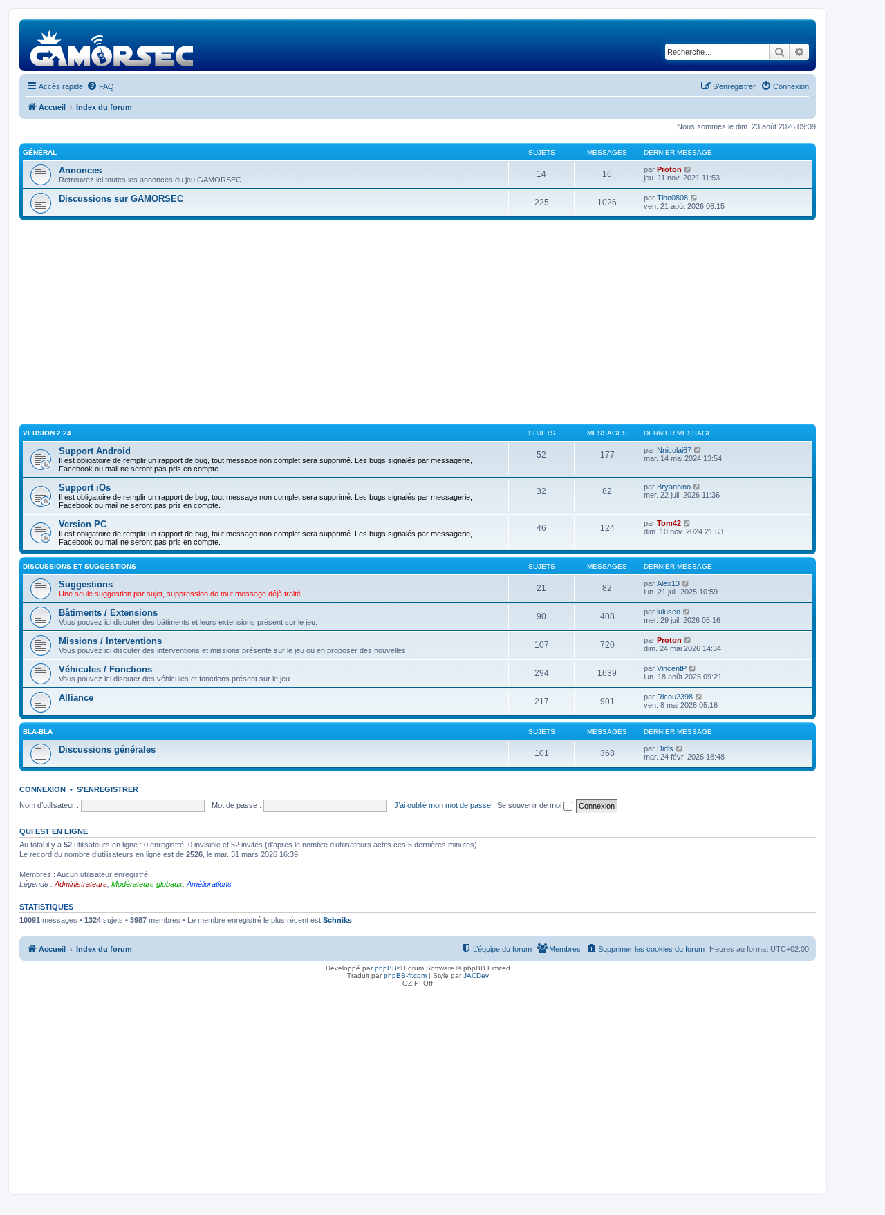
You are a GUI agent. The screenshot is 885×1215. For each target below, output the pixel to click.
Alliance (76, 698)
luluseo (668, 612)
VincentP (672, 668)
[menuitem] (100, 86)
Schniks (337, 920)
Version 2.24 (47, 433)
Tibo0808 (672, 198)
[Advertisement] (417, 324)
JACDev (476, 975)
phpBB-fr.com (405, 975)
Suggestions (86, 584)
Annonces (80, 170)
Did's (665, 748)
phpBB (386, 968)
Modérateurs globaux (147, 884)
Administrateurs (81, 884)
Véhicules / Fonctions (105, 669)
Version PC (82, 524)
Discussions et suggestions (79, 566)
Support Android (95, 451)
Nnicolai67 (674, 450)
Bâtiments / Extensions (108, 613)
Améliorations (209, 884)
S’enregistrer (107, 789)
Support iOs (85, 487)
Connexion (42, 789)
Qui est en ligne (53, 831)
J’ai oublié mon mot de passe (442, 805)
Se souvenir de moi (530, 805)
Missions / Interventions (110, 641)
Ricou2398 (675, 697)
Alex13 (668, 583)
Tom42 (669, 523)
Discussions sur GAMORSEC (121, 199)
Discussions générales (107, 749)
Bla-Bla (38, 731)
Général (40, 152)
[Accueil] (112, 45)
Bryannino (674, 486)
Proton (669, 169)
